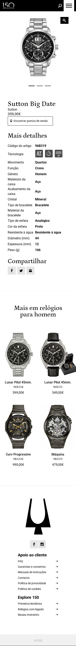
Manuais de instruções (32, 572)
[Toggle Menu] (69, 5)
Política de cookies (29, 589)
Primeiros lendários (30, 603)
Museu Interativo (28, 614)
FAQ (20, 561)
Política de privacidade (32, 583)
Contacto (24, 577)
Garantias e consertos (32, 566)
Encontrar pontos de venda (31, 120)
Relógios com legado (31, 609)
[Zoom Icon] (64, 20)
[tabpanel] (38, 47)
